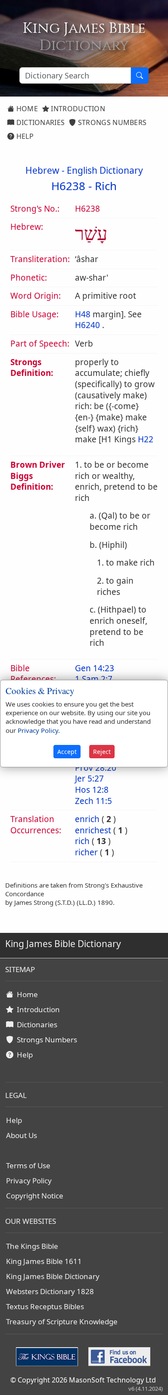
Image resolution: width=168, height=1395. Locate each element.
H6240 (87, 325)
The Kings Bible (32, 1246)
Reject (102, 752)
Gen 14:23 (94, 668)
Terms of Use (28, 1165)
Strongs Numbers (111, 122)
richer (86, 852)
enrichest (93, 830)
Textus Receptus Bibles (45, 1306)
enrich (87, 819)
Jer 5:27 (89, 778)
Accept (67, 752)
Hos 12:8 (92, 789)
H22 (145, 439)
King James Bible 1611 (44, 1261)
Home (26, 108)
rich (82, 841)
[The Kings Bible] (48, 1356)
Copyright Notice (34, 1196)
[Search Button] (140, 75)
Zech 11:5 (93, 801)
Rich (106, 186)
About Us (21, 1135)
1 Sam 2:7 (93, 679)
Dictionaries (39, 122)
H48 (82, 314)
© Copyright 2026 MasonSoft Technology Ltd (83, 1380)
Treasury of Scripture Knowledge (62, 1321)
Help (24, 136)
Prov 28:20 (95, 767)
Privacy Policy (29, 1180)
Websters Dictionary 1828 (50, 1291)
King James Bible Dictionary (53, 1276)
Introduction (77, 108)
